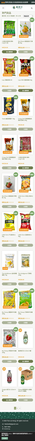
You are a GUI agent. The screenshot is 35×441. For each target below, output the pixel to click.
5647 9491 (7, 427)
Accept (4, 438)
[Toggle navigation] (3, 8)
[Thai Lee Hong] (17, 7)
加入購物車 (9, 52)
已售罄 (26, 52)
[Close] (33, 2)
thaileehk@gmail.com (11, 424)
